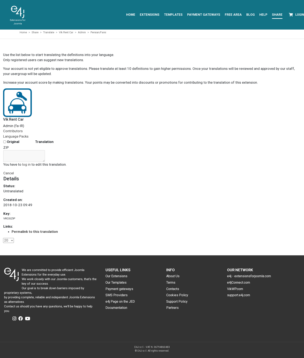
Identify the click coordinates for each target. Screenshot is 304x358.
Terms (170, 282)
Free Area (233, 15)
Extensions (149, 15)
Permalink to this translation (35, 232)
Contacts (172, 289)
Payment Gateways (203, 15)
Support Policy (177, 301)
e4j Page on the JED (120, 301)
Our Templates (116, 282)
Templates (173, 15)
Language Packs (16, 136)
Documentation (116, 308)
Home (130, 15)
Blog (250, 15)
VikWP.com (235, 289)
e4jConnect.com (238, 282)
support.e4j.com (238, 295)
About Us (173, 276)
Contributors (13, 131)
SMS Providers (116, 295)
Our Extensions (116, 276)
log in (26, 164)
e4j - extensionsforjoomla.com (249, 276)
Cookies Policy (177, 295)
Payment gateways (119, 289)
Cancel (8, 173)
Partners (172, 308)
